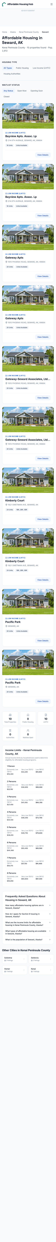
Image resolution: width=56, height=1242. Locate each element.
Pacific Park (13, 622)
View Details (42, 155)
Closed (7, 96)
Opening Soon (37, 91)
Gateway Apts (14, 257)
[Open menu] (51, 4)
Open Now (21, 91)
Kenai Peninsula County (29, 32)
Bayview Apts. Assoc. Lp (21, 136)
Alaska (13, 32)
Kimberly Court (14, 500)
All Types (8, 68)
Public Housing (22, 68)
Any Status (8, 91)
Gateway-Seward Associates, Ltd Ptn (26, 379)
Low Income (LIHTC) (41, 68)
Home (4, 32)
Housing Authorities (12, 74)
